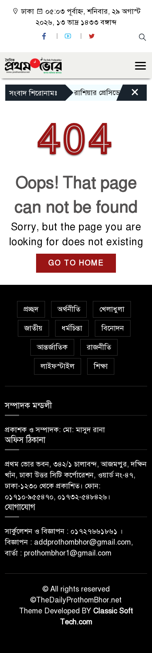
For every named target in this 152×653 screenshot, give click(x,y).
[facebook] (45, 36)
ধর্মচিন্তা (72, 328)
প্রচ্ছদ (31, 309)
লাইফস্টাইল (58, 366)
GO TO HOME (76, 263)
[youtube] (69, 36)
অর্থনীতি (69, 309)
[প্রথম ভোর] (33, 64)
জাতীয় (33, 328)
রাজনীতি (99, 347)
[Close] (127, 94)
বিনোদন (112, 328)
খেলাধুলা (111, 309)
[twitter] (93, 36)
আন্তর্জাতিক (52, 347)
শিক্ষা (101, 366)
